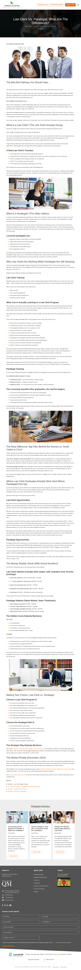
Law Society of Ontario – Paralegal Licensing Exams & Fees (23, 786)
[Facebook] (2, 905)
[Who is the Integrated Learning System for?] (64, 882)
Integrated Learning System (40, 877)
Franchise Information (39, 888)
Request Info (70, 4)
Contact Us (36, 880)
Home (26, 26)
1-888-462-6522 (43, 4)
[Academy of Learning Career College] (12, 4)
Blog (30, 26)
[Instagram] (5, 905)
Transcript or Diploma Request (41, 886)
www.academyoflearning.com (17, 774)
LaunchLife (58, 954)
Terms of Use (56, 967)
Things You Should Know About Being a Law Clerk (62, 828)
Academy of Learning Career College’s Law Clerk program (28, 748)
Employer (36, 891)
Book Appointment (57, 4)
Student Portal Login (39, 874)
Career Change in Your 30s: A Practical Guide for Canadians (39, 828)
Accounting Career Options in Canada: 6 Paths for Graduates (16, 828)
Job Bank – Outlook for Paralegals (16, 791)
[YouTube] (10, 905)
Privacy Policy (63, 967)
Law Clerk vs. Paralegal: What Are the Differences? (44, 26)
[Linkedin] (7, 905)
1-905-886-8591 (9, 897)
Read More (13, 856)
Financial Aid (37, 883)
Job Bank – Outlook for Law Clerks (17, 789)
